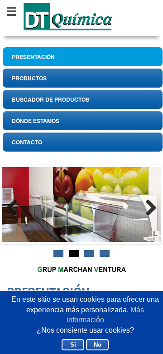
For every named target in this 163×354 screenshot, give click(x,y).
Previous (17, 206)
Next (146, 206)
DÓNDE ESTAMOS (35, 121)
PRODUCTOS (29, 78)
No (97, 344)
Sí (73, 344)
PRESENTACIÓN (33, 57)
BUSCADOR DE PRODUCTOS (50, 99)
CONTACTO (27, 142)
